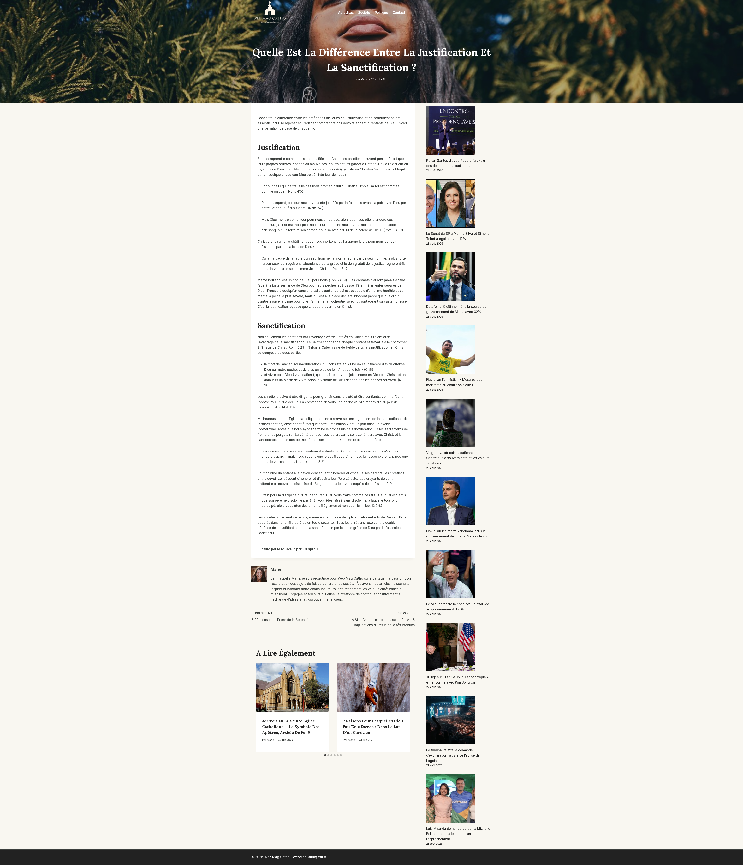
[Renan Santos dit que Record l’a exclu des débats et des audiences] (459, 130)
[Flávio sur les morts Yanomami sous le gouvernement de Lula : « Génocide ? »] (459, 501)
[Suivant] (403, 707)
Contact (399, 13)
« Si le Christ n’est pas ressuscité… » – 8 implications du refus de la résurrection (383, 619)
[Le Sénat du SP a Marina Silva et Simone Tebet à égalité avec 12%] (459, 203)
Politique (381, 13)
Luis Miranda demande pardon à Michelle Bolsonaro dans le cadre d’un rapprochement (458, 834)
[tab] (325, 755)
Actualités (346, 13)
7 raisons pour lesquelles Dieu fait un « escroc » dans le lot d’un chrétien (373, 726)
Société (364, 13)
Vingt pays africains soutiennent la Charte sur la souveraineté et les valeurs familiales (457, 458)
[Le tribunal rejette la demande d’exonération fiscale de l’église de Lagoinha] (459, 720)
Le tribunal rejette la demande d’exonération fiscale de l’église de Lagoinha (453, 755)
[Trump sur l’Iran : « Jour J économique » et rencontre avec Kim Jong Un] (459, 647)
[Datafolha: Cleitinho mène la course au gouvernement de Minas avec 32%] (459, 276)
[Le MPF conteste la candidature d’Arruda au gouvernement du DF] (459, 574)
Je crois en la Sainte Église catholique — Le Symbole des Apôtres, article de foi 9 (291, 726)
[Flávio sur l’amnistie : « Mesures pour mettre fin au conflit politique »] (459, 349)
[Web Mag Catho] (269, 13)
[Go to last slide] (262, 707)
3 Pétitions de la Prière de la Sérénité (280, 617)
